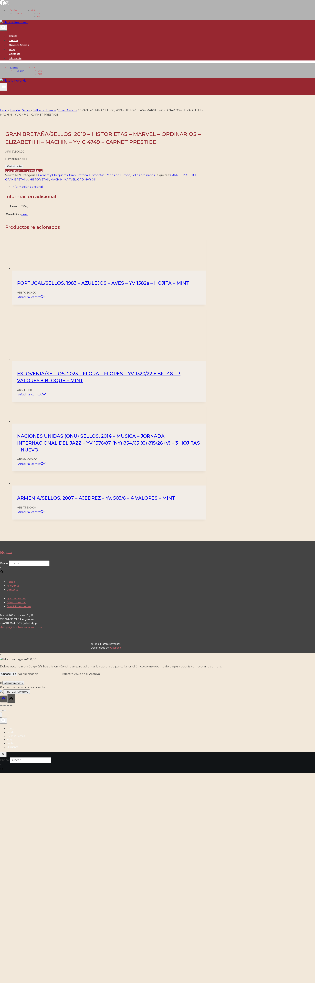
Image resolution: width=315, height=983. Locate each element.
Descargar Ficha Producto (23, 170)
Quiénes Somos (19, 45)
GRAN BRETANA (16, 179)
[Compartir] (8, 916)
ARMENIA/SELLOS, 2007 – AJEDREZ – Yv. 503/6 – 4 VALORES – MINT (96, 708)
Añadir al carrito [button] (29, 507)
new (24, 214)
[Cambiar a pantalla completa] (4, 916)
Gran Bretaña (78, 175)
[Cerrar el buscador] (3, 964)
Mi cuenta (13, 796)
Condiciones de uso (19, 816)
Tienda (13, 40)
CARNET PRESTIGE (183, 175)
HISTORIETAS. (39, 179)
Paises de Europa (118, 175)
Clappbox (115, 857)
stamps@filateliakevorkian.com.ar (21, 837)
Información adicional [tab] (27, 186)
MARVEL (70, 179)
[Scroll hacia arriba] (3, 909)
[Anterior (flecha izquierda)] (1, 920)
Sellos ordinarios (143, 175)
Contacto (15, 53)
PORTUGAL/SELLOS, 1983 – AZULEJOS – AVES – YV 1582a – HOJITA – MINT (103, 493)
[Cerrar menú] (1, 925)
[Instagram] (7, 4)
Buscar (4, 773)
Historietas (97, 175)
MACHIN (57, 179)
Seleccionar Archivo (13, 893)
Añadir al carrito (14, 166)
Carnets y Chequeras (53, 175)
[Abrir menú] (3, 87)
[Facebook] (2, 4)
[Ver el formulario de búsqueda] (3, 27)
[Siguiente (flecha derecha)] (4, 920)
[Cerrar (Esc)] (11, 916)
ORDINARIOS (86, 179)
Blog (12, 49)
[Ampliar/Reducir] (1, 916)
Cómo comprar (16, 812)
